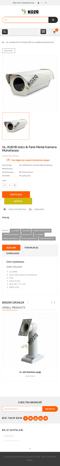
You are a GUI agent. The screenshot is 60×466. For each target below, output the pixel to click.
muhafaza (27, 234)
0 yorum (15, 156)
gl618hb (26, 230)
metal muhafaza (10, 238)
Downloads (12, 253)
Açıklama (11, 247)
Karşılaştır (38, 209)
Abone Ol (50, 409)
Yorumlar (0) (31, 247)
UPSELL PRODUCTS (13, 307)
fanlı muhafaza (47, 238)
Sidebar (9, 51)
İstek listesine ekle (17, 209)
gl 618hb (15, 230)
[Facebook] (25, 418)
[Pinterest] (45, 418)
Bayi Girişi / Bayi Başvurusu (23, 3)
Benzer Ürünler (13, 302)
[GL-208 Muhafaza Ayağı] (30, 341)
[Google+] (35, 418)
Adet (4, 180)
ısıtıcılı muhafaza (29, 238)
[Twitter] (30, 418)
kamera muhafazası (41, 230)
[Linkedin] (40, 418)
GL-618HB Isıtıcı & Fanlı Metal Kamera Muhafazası (30, 42)
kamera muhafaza (11, 234)
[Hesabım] (39, 2)
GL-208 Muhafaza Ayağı (30, 372)
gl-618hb (39, 234)
